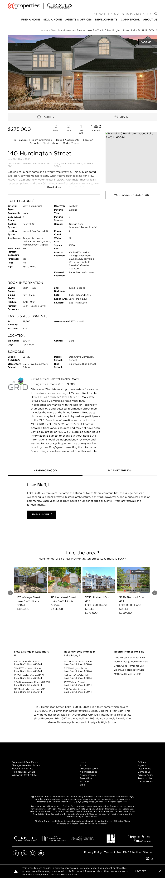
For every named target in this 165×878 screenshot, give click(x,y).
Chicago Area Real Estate (26, 765)
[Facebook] (16, 855)
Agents (142, 765)
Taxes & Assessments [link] (68, 140)
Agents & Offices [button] (78, 19)
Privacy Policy (145, 775)
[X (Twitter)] (24, 855)
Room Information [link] (42, 140)
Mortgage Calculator (131, 194)
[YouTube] (41, 855)
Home (83, 762)
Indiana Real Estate (22, 768)
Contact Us (144, 772)
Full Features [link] (20, 140)
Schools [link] (35, 143)
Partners (84, 781)
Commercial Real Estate (25, 762)
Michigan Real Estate (23, 772)
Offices (142, 762)
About (83, 765)
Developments (106, 19)
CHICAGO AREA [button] (104, 14)
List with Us (144, 768)
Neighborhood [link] (51, 143)
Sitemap (148, 852)
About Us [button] (150, 19)
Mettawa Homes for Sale (127, 674)
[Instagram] (32, 855)
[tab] (45, 471)
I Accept (140, 871)
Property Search (89, 768)
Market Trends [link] (71, 143)
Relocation (86, 778)
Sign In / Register (136, 14)
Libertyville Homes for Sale (129, 669)
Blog (82, 784)
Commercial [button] (130, 19)
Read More (54, 187)
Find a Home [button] (30, 19)
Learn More (40, 514)
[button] (131, 157)
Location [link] (88, 140)
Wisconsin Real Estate (24, 775)
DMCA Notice (145, 781)
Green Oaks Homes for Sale (129, 665)
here (76, 874)
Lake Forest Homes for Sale (129, 657)
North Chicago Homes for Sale (131, 661)
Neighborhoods (88, 772)
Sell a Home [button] (52, 19)
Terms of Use (145, 778)
